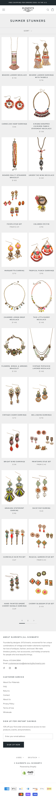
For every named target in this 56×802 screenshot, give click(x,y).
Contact (6, 695)
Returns (6, 691)
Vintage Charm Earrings (14, 415)
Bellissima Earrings (42, 415)
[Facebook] (4, 667)
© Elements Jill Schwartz (28, 763)
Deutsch (32, 757)
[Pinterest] (16, 667)
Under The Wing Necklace (41, 175)
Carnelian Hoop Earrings (14, 124)
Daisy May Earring (41, 508)
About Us (7, 699)
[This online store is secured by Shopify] (28, 771)
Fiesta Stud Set (14, 224)
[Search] (48, 10)
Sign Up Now (13, 745)
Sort (27, 31)
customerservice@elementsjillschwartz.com (26, 663)
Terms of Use (8, 708)
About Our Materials (11, 682)
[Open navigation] (3, 10)
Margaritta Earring (14, 270)
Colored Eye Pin (41, 224)
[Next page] (34, 621)
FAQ (5, 687)
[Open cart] (52, 9)
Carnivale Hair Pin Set (14, 557)
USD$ (19, 757)
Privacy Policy (8, 704)
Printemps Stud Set (41, 461)
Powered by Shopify (28, 767)
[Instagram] (10, 667)
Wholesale (7, 712)
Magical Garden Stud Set (41, 557)
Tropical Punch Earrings (41, 270)
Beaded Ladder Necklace (14, 75)
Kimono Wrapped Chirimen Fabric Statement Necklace (42, 126)
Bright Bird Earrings (14, 461)
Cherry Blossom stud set (41, 604)
